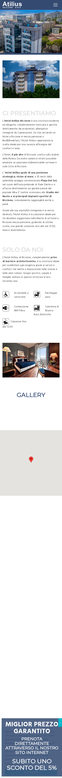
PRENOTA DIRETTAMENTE (32, 741)
